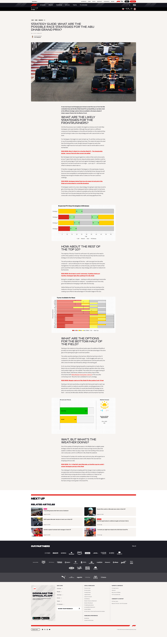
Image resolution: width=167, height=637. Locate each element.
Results (51, 4)
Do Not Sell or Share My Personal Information (94, 611)
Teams (75, 4)
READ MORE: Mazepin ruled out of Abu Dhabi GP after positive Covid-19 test (82, 380)
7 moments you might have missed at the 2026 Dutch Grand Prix (112, 529)
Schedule (42, 4)
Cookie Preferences (88, 620)
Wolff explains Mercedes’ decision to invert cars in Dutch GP (58, 519)
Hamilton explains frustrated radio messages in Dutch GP (57, 529)
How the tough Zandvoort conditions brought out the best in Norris (113, 521)
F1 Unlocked (83, 4)
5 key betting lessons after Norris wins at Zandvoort (56, 511)
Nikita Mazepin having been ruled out (81, 375)
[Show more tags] (44, 20)
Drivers (67, 4)
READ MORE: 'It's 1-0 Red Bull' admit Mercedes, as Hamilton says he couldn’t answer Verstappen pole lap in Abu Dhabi (82, 465)
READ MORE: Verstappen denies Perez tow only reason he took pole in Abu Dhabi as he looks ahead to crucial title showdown (82, 182)
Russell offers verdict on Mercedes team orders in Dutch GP (111, 509)
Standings (59, 4)
